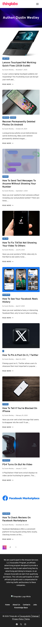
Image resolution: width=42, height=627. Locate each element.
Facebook (6, 295)
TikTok (5, 238)
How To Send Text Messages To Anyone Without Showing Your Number (19, 183)
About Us (16, 605)
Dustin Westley (9, 70)
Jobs (35, 605)
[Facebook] (17, 624)
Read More (7, 84)
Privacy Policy (18, 619)
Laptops (6, 58)
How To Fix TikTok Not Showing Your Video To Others (19, 244)
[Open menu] (37, 4)
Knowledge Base (21, 608)
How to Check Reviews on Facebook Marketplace (16, 519)
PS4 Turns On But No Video (17, 464)
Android (6, 117)
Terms (27, 619)
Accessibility (25, 616)
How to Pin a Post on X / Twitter (20, 355)
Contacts (26, 605)
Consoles (6, 460)
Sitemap (35, 616)
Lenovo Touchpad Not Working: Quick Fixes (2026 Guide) (19, 64)
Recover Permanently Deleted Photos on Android (18, 123)
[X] (21, 624)
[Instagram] (25, 624)
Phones (13, 117)
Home (7, 605)
